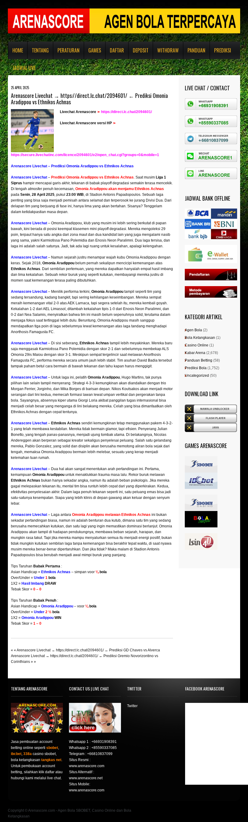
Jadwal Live (24, 68)
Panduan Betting (198, 360)
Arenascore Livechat (29, 177)
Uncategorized (197, 375)
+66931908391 (104, 742)
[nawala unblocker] (211, 407)
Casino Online (196, 345)
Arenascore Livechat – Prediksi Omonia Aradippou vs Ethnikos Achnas (72, 166)
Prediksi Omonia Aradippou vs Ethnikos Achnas (92, 177)
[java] (211, 425)
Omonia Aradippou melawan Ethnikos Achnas (111, 515)
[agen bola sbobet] (201, 459)
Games (94, 50)
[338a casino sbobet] (201, 497)
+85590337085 (104, 748)
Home (17, 50)
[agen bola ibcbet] (201, 475)
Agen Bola (193, 330)
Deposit (140, 50)
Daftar (117, 50)
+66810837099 (100, 754)
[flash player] (211, 416)
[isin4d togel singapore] (201, 536)
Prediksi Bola (196, 368)
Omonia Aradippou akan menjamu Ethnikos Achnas (119, 189)
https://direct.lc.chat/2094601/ (126, 112)
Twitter (132, 706)
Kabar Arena (195, 353)
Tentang (40, 50)
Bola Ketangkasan (200, 338)
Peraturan (68, 50)
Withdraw (168, 50)
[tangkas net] (201, 514)
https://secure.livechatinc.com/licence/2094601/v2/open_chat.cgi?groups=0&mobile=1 (85, 155)
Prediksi (222, 50)
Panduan (196, 50)
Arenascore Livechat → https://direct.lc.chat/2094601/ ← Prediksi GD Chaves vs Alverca (88, 650)
